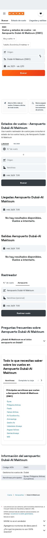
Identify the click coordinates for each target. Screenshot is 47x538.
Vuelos (9, 495)
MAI (8, 437)
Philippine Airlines (14, 405)
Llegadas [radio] (5, 144)
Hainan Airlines (12, 412)
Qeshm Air (11, 422)
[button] (4, 13)
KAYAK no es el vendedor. (15, 521)
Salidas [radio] (17, 144)
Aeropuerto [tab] (23, 283)
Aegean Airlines (13, 430)
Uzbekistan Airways (14, 426)
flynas (9, 401)
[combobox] (26, 160)
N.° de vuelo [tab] (8, 283)
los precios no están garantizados (22, 514)
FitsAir (9, 408)
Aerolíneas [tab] (10, 380)
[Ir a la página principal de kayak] (16, 13)
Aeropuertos (19, 495)
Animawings (11, 419)
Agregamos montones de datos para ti (20, 525)
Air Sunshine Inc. (13, 415)
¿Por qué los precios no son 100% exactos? (18, 530)
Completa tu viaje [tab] (26, 380)
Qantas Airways (13, 433)
